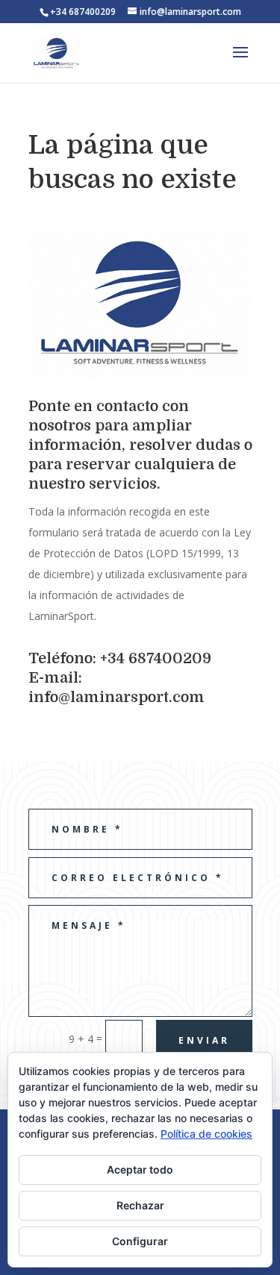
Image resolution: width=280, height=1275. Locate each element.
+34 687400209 (83, 11)
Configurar (140, 1241)
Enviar (204, 1040)
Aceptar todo (140, 1169)
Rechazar (140, 1205)
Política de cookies (206, 1133)
